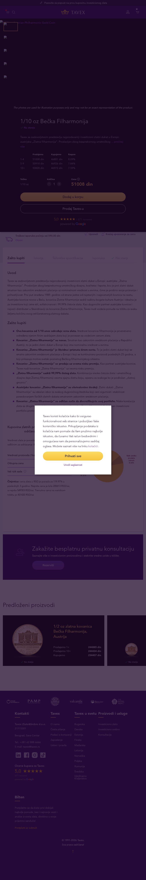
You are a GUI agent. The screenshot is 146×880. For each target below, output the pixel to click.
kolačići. (93, 446)
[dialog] (73, 440)
